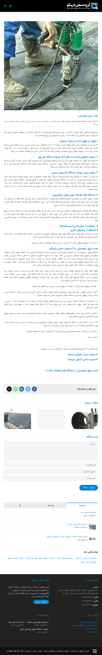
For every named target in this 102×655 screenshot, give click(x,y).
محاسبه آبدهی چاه (51, 419)
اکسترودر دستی (43, 121)
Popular (82, 505)
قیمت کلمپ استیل (84, 419)
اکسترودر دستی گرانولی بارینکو (83, 359)
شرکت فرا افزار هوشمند (15, 651)
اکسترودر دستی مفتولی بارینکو (83, 354)
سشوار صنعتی (15, 121)
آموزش (73, 121)
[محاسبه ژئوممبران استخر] (92, 524)
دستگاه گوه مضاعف (84, 195)
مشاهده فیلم (93, 337)
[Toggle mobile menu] (5, 6)
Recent (51, 505)
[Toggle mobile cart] (10, 6)
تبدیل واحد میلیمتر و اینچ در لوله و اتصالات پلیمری (66, 536)
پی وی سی (93, 631)
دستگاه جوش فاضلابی (89, 622)
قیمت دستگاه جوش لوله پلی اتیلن (40, 558)
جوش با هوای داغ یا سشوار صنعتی (78, 141)
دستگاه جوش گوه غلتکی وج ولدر (85, 625)
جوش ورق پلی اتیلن (28, 121)
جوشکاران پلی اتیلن (88, 562)
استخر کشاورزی (55, 121)
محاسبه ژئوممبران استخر (18, 419)
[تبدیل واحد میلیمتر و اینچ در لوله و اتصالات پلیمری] (92, 536)
